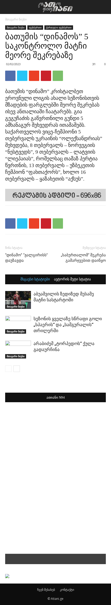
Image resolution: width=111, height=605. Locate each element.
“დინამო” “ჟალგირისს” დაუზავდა (26, 258)
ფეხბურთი (35, 27)
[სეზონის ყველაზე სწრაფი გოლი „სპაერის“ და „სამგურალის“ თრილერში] (18, 325)
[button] (104, 7)
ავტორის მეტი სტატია (72, 279)
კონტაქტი (67, 589)
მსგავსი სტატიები (35, 279)
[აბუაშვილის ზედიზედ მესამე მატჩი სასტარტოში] (18, 300)
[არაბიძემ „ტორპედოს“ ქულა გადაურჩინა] (18, 349)
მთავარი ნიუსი (16, 19)
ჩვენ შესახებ (46, 589)
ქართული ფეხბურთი (59, 27)
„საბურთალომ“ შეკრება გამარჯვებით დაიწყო (83, 258)
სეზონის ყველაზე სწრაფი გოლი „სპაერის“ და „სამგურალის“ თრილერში (68, 324)
